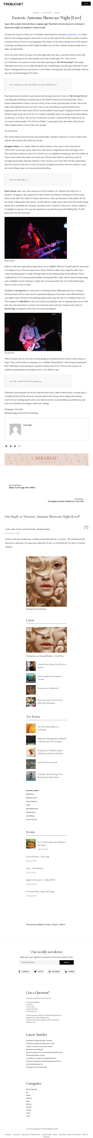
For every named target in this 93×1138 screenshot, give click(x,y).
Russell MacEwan (32, 809)
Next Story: (66, 500)
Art (27, 1092)
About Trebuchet (31, 1089)
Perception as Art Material (48, 688)
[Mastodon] (11, 446)
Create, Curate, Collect (54, 924)
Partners (28, 1104)
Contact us (16, 1134)
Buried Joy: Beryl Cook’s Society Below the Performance (44, 1052)
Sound (57, 13)
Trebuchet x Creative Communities (70, 1134)
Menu (86, 4)
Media (55, 1134)
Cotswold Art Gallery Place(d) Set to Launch (40, 1043)
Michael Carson (31, 798)
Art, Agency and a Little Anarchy (36, 1067)
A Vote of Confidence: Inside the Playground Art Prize (43, 1061)
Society (28, 1110)
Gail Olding (30, 816)
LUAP (28, 805)
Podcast (29, 1107)
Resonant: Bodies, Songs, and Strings (40, 891)
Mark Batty (30, 794)
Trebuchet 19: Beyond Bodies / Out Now (45, 656)
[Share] (19, 446)
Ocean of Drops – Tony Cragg (37, 856)
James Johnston (31, 801)
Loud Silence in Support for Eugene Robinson (41, 1058)
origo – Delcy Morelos (34, 868)
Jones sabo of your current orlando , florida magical (27, 529)
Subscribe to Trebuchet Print (31, 1134)
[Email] (15, 446)
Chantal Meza (31, 812)
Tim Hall (36, 13)
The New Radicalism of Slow (35, 1055)
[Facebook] (7, 446)
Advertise (8, 1134)
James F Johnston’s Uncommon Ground (39, 1046)
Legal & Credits (47, 1134)
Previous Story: (22, 486)
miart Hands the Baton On (34, 1064)
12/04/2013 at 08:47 (12, 533)
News (28, 1101)
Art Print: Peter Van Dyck (47, 762)
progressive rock (74, 34)
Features (29, 1098)
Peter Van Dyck (31, 820)
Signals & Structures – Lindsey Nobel (40, 880)
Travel (28, 1116)
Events (28, 1095)
